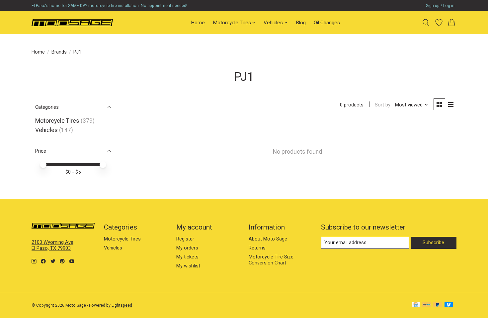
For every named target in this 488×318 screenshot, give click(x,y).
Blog (301, 23)
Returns (257, 248)
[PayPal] (426, 305)
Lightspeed (122, 305)
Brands (59, 52)
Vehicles (46, 130)
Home (198, 23)
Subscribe (433, 242)
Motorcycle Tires (57, 120)
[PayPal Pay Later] (437, 305)
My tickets (187, 257)
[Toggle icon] (426, 23)
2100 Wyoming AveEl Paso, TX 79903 (52, 245)
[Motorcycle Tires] (72, 22)
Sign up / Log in (440, 5)
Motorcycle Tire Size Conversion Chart (271, 260)
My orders (187, 248)
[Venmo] (449, 305)
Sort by (382, 105)
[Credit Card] (416, 305)
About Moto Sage (268, 239)
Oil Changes (327, 23)
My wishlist (188, 266)
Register (185, 239)
